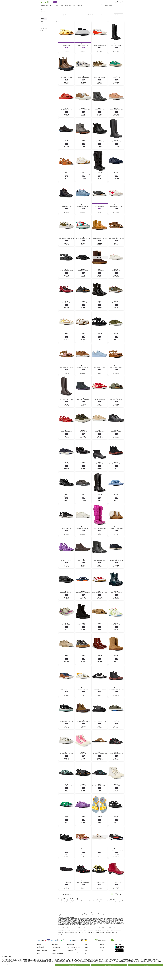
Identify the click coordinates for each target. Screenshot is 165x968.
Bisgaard (60, 927)
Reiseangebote (103, 951)
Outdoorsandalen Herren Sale (85, 927)
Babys (41, 21)
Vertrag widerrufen (70, 950)
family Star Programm (41, 946)
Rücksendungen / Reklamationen (73, 947)
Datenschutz (54, 949)
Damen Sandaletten (86, 932)
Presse (38, 953)
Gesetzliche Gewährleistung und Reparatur (75, 952)
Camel (64, 927)
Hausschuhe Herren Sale (116, 930)
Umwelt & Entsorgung (71, 949)
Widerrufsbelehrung (56, 947)
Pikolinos (73, 930)
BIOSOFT (114, 932)
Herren (41, 26)
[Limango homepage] (44, 2)
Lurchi (108, 930)
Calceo (85, 930)
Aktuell (101, 946)
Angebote (87, 946)
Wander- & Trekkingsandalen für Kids (72, 932)
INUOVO (104, 930)
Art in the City (90, 930)
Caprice (100, 927)
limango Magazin (40, 949)
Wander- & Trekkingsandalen (64, 930)
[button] (122, 2)
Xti (106, 932)
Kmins (109, 932)
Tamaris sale (112, 927)
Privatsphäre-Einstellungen (57, 953)
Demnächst (102, 947)
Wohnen (87, 953)
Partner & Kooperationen (42, 950)
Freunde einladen (40, 947)
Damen (42, 25)
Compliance (54, 950)
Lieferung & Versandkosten (72, 946)
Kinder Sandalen (61, 934)
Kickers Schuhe (79, 930)
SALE (41, 30)
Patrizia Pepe (95, 927)
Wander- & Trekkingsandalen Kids (98, 932)
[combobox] (112, 6)
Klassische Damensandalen (72, 927)
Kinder (41, 23)
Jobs (38, 952)
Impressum (54, 952)
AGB (53, 946)
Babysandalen (106, 927)
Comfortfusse (61, 932)
